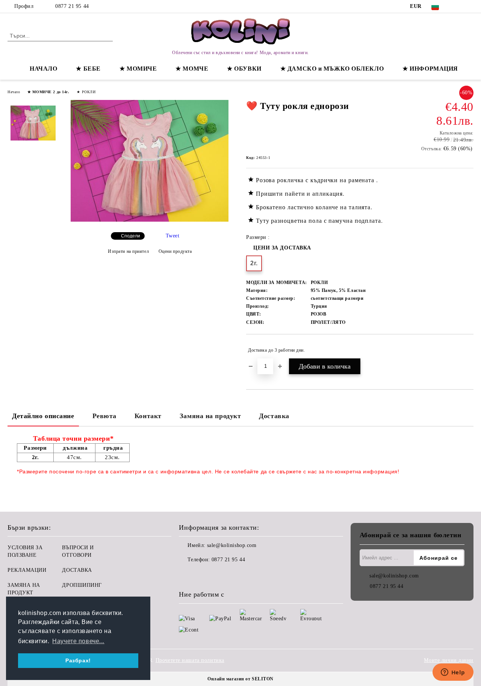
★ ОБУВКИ (244, 68)
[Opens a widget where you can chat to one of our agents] (452, 672)
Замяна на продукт (210, 416)
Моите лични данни (448, 660)
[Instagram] (469, 6)
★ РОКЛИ (86, 92)
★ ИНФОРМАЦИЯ (430, 68)
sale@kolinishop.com (232, 545)
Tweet (173, 236)
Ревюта (104, 416)
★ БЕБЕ (88, 68)
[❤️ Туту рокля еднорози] (149, 220)
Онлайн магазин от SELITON (240, 678)
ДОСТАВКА (77, 570)
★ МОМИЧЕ (138, 68)
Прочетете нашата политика (190, 660)
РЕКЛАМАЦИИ (27, 570)
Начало (14, 92)
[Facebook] (458, 6)
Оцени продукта (175, 251)
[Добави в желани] (468, 350)
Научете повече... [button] (78, 641)
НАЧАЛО (43, 68)
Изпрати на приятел (128, 251)
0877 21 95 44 (72, 6)
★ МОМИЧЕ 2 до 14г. (48, 92)
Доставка (274, 416)
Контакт (148, 416)
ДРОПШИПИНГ (82, 585)
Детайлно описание (43, 416)
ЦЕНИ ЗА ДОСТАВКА (282, 248)
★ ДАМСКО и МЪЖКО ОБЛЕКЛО (332, 68)
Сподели (130, 236)
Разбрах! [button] (78, 660)
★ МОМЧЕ (191, 68)
